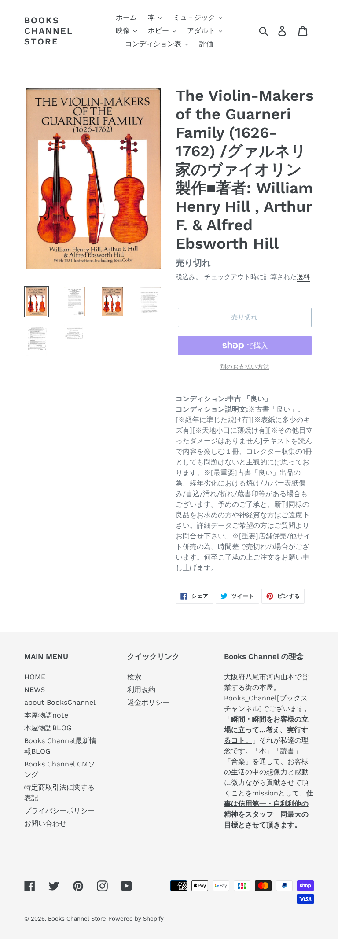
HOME (34, 677)
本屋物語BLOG (48, 728)
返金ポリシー (148, 702)
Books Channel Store (48, 31)
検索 (134, 677)
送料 (303, 277)
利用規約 (141, 689)
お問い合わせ (45, 823)
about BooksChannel (60, 702)
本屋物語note (46, 715)
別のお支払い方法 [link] (244, 366)
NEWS (34, 689)
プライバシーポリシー (59, 810)
